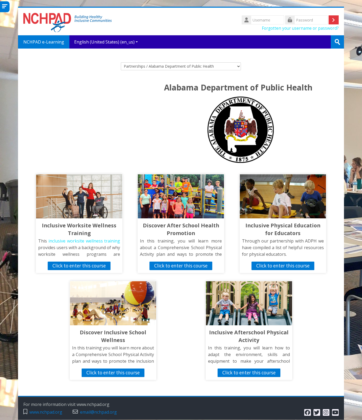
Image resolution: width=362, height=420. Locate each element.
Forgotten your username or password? (300, 28)
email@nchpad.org (98, 412)
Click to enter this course (79, 266)
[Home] (67, 21)
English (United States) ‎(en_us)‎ (104, 42)
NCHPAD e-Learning (43, 42)
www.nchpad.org (45, 412)
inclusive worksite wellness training (84, 241)
